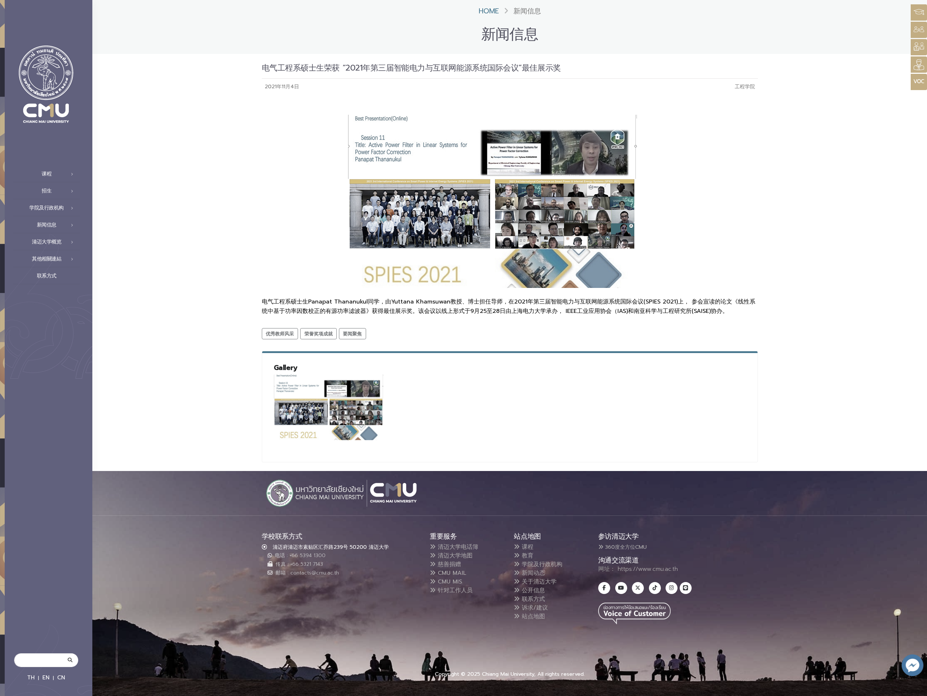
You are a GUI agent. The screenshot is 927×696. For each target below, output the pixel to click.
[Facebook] (604, 588)
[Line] (686, 588)
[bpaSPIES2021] (329, 407)
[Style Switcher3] (919, 12)
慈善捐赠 (448, 564)
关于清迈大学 (538, 581)
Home (489, 11)
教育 (526, 555)
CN (61, 677)
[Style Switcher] (919, 30)
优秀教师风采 (280, 333)
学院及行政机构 (541, 564)
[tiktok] (655, 588)
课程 (526, 547)
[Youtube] (621, 588)
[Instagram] (672, 588)
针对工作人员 (454, 590)
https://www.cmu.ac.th (648, 569)
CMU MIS (449, 581)
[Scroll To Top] (914, 688)
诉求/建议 (534, 607)
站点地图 (532, 616)
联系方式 (46, 276)
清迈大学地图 (454, 555)
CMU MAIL (451, 573)
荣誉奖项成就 (319, 333)
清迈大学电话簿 (457, 547)
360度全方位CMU (625, 547)
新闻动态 (532, 573)
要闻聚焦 (352, 333)
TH (31, 677)
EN (46, 677)
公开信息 (532, 590)
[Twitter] (638, 588)
